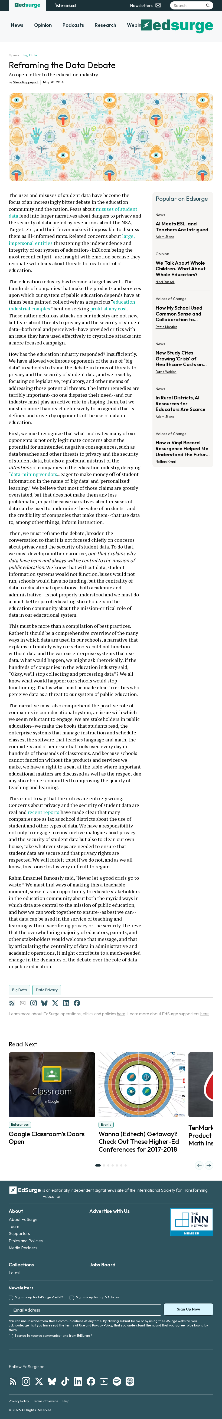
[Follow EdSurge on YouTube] (104, 1381)
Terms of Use (75, 1325)
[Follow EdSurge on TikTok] (65, 1381)
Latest (15, 1272)
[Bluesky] (44, 1003)
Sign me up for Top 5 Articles (97, 1297)
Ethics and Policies (26, 1240)
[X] (55, 1003)
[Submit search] (208, 5)
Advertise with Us (109, 1211)
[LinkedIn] (66, 1003)
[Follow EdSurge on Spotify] (117, 1381)
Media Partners (23, 1247)
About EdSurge (23, 1219)
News (17, 25)
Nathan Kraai (166, 461)
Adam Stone (165, 237)
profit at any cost (108, 308)
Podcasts (73, 25)
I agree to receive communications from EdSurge (53, 1335)
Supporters (19, 1233)
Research (105, 25)
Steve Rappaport (25, 82)
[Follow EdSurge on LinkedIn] (78, 1381)
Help (66, 1401)
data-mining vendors (34, 474)
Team (14, 1226)
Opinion (43, 25)
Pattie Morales (166, 327)
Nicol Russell (165, 282)
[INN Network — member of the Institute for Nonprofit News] (191, 1222)
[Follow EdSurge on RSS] (13, 1381)
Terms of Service (45, 1401)
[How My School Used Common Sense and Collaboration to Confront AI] (183, 314)
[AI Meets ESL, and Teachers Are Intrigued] (183, 227)
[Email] (22, 1003)
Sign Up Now (188, 1309)
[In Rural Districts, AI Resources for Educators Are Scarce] (183, 404)
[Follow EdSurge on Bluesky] (52, 1381)
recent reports (43, 812)
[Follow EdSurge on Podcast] (130, 1381)
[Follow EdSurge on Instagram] (26, 1381)
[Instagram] (33, 1003)
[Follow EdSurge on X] (39, 1381)
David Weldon (166, 372)
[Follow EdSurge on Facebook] (91, 1381)
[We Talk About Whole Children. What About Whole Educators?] (183, 269)
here (121, 1013)
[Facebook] (77, 1003)
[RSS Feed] (12, 1003)
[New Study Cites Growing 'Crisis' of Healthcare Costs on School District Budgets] (183, 359)
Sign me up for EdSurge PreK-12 (39, 1297)
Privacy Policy (102, 1325)
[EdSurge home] (27, 5)
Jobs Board (102, 1265)
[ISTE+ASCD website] (65, 5)
